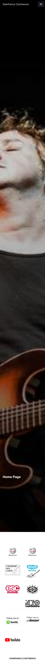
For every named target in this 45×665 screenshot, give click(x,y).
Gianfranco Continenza (16, 4)
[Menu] (41, 4)
